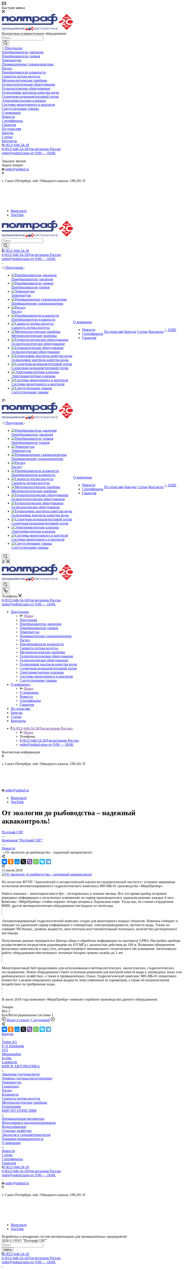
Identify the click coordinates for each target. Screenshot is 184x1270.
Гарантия (9, 1163)
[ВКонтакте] (4, 861)
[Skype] (42, 861)
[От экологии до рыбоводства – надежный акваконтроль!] (47, 874)
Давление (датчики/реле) (21, 1074)
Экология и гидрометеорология (26, 1135)
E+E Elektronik (13, 1046)
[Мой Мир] (17, 861)
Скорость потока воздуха (21, 1098)
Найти (8, 1249)
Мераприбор (11, 1054)
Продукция (28, 620)
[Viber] (29, 861)
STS (5, 1050)
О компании (29, 692)
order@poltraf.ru (29, 153)
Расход (7, 1090)
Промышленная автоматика (23, 1118)
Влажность (10, 1094)
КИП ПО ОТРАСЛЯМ (19, 1110)
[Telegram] (48, 861)
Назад (28, 616)
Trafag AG (9, 1042)
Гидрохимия (11, 1106)
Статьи (7, 1155)
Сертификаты (12, 1159)
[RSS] (3, 866)
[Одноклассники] (10, 861)
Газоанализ (10, 1086)
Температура (11, 1082)
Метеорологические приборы (24, 1102)
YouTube (17, 215)
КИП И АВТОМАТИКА (21, 1066)
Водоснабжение (14, 1127)
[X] (23, 861)
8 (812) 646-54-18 (16, 145)
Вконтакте (19, 211)
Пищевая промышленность (23, 1139)
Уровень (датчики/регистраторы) (27, 1078)
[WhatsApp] (36, 861)
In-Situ (6, 1058)
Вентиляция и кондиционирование (29, 1123)
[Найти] (5, 43)
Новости (8, 1151)
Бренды (7, 1034)
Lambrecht (9, 1062)
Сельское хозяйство (17, 1131)
